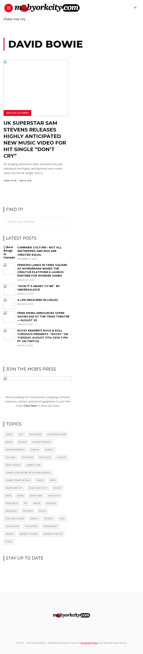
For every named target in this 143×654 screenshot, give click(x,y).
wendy (10, 533)
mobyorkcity (14, 487)
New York (36, 495)
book (9, 442)
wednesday (51, 526)
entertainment (15, 449)
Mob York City (38, 487)
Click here (30, 406)
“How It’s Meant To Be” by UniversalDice (38, 287)
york (9, 541)
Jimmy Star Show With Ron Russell (28, 472)
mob (52, 480)
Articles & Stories (17, 112)
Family (49, 449)
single (34, 518)
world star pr (53, 533)
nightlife (54, 495)
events (35, 449)
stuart (49, 518)
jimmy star (33, 465)
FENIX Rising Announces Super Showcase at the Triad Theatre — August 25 (43, 316)
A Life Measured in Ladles (37, 300)
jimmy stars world (18, 480)
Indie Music (13, 465)
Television (12, 526)
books (22, 442)
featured (27, 457)
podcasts (12, 503)
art (21, 434)
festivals (45, 457)
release (51, 503)
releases (11, 510)
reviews (28, 510)
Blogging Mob (56, 434)
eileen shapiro (42, 442)
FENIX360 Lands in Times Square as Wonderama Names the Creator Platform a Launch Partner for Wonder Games (42, 270)
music (57, 487)
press (36, 503)
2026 (9, 434)
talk (62, 518)
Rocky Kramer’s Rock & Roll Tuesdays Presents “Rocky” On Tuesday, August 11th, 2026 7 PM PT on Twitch (42, 336)
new (8, 495)
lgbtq (40, 480)
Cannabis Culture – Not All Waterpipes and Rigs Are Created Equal (39, 251)
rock (42, 510)
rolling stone (15, 518)
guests (61, 457)
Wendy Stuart (29, 533)
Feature (11, 457)
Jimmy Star (10, 180)
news (20, 495)
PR (25, 503)
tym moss (31, 526)
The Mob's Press (89, 642)
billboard (35, 434)
